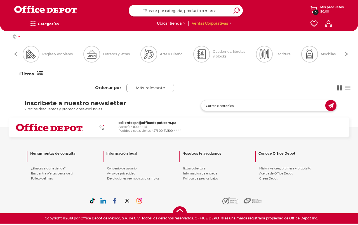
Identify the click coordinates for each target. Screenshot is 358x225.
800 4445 (140, 127)
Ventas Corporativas (210, 23)
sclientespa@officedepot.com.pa (147, 123)
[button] (15, 54)
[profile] (328, 23)
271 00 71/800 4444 (168, 131)
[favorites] (314, 23)
